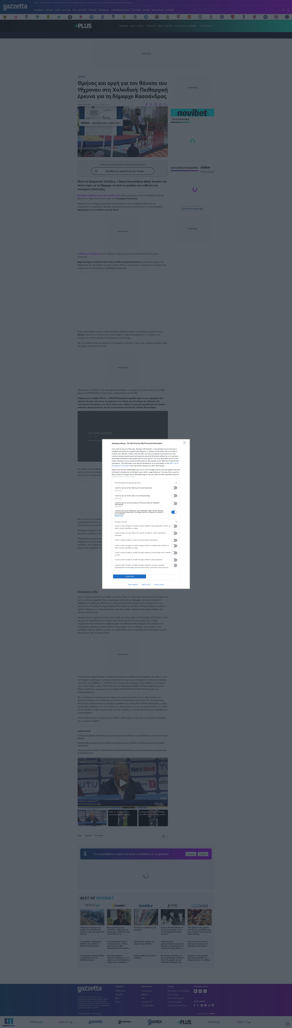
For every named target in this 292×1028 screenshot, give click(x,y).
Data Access (146, 584)
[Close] (185, 443)
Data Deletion (133, 584)
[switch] (174, 487)
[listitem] (146, 483)
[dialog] (146, 514)
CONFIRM (129, 576)
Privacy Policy (159, 584)
